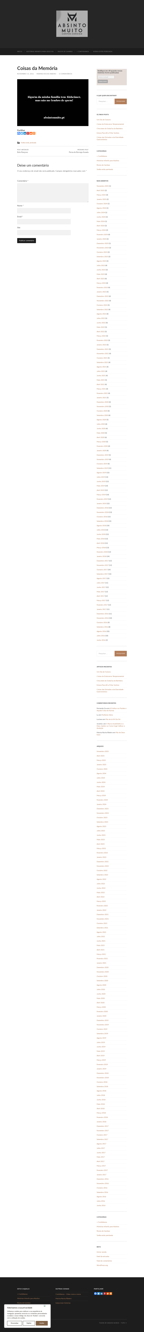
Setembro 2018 (102, 521)
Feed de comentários (104, 1261)
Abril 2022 (100, 331)
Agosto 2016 (101, 631)
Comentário (22, 181)
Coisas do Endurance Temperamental (110, 124)
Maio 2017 (101, 592)
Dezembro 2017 (102, 561)
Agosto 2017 (101, 578)
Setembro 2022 (102, 309)
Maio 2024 (101, 221)
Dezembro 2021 (102, 349)
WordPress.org (102, 1265)
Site (18, 228)
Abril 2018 (100, 543)
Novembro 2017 (103, 565)
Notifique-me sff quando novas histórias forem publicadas (110, 72)
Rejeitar (29, 1323)
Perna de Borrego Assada (78, 151)
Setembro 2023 (102, 256)
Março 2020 (101, 442)
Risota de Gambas (65, 51)
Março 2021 (101, 389)
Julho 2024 (101, 212)
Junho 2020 (101, 428)
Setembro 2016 (102, 627)
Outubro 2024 (102, 204)
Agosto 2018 (101, 525)
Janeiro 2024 (101, 239)
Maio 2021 (101, 380)
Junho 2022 (101, 323)
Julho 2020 (101, 424)
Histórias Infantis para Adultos (40, 51)
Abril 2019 (100, 490)
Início (19, 51)
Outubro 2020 (102, 411)
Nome (20, 206)
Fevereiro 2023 (102, 287)
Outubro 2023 (102, 252)
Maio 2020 (101, 433)
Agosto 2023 (101, 261)
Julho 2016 (101, 636)
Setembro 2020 (102, 415)
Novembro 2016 (103, 618)
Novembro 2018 (103, 512)
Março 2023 (101, 283)
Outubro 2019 (102, 464)
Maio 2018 (101, 539)
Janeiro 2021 (101, 398)
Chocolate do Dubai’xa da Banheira (110, 128)
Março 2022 (101, 336)
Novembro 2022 (103, 301)
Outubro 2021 (102, 358)
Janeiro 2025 (101, 199)
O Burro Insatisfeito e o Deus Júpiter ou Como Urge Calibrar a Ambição (111, 726)
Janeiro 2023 (101, 292)
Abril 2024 (100, 226)
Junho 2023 (101, 270)
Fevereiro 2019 (102, 499)
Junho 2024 (101, 217)
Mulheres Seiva (107, 715)
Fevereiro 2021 (102, 393)
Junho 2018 (101, 534)
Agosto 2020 (101, 420)
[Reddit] (31, 133)
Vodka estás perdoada (102, 51)
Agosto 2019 (101, 472)
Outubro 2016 (102, 622)
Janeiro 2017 (101, 609)
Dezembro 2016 (102, 614)
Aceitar (42, 1323)
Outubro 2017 (102, 570)
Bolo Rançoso (23, 151)
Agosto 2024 (101, 208)
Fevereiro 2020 (102, 446)
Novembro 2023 (103, 248)
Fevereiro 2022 (102, 340)
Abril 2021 (100, 384)
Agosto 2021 (101, 367)
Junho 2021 (101, 375)
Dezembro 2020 (102, 402)
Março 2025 (101, 195)
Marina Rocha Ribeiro (46, 74)
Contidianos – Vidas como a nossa (68, 1294)
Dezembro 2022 (102, 296)
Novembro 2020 (103, 406)
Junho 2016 (101, 640)
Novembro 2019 (103, 459)
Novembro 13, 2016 (25, 74)
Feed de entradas (103, 1256)
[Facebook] (18, 133)
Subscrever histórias (63, 1303)
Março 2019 (101, 495)
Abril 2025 (100, 190)
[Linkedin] (25, 133)
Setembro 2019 (102, 468)
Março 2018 (101, 547)
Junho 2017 (101, 587)
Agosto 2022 (101, 314)
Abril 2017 (100, 596)
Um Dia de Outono (104, 120)
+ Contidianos (83, 51)
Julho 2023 (101, 265)
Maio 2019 (101, 486)
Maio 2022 (101, 327)
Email (20, 217)
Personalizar (14, 1323)
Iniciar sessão (101, 1252)
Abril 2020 (100, 437)
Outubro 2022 (102, 305)
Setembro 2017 (102, 574)
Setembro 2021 (102, 362)
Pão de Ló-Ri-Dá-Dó (113, 719)
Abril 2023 (100, 279)
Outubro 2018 (102, 517)
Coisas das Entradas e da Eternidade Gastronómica (110, 138)
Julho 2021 (101, 371)
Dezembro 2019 (102, 455)
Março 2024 (101, 230)
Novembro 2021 (103, 353)
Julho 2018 (101, 530)
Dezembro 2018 (102, 508)
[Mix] (34, 133)
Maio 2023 (101, 274)
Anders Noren (113, 1323)
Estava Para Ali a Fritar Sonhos (108, 133)
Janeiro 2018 (101, 556)
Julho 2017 (101, 583)
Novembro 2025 (103, 186)
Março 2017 (101, 600)
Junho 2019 (101, 481)
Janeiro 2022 (101, 345)
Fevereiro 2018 (102, 552)
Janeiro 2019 (101, 503)
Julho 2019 (101, 477)
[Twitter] (21, 133)
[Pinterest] (28, 133)
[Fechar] (47, 1306)
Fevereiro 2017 (102, 605)
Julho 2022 (101, 318)
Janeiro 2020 (101, 450)
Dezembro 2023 (102, 243)
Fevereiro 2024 (102, 234)
